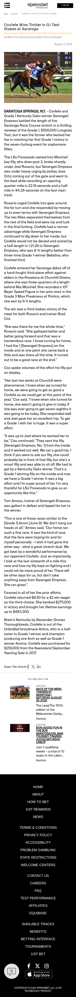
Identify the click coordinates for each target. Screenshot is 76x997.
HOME (38, 787)
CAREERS (38, 883)
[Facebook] (28, 666)
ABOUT (38, 794)
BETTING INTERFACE (38, 939)
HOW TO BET (38, 802)
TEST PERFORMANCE (38, 898)
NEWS (38, 817)
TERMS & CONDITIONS (38, 828)
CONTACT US (38, 876)
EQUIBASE (38, 913)
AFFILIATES (38, 906)
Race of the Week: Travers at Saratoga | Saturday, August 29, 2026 (49, 694)
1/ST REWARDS (38, 809)
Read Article (41, 718)
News (6, 14)
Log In (65, 5)
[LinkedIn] (39, 666)
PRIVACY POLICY (38, 835)
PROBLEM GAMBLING (38, 850)
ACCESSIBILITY (38, 842)
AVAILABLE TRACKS (38, 924)
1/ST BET (38, 954)
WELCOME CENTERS (38, 865)
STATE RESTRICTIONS (38, 857)
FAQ (38, 891)
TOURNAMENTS (38, 946)
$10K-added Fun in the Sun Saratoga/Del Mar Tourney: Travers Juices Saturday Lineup (49, 735)
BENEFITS (38, 931)
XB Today (14, 14)
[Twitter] (33, 666)
